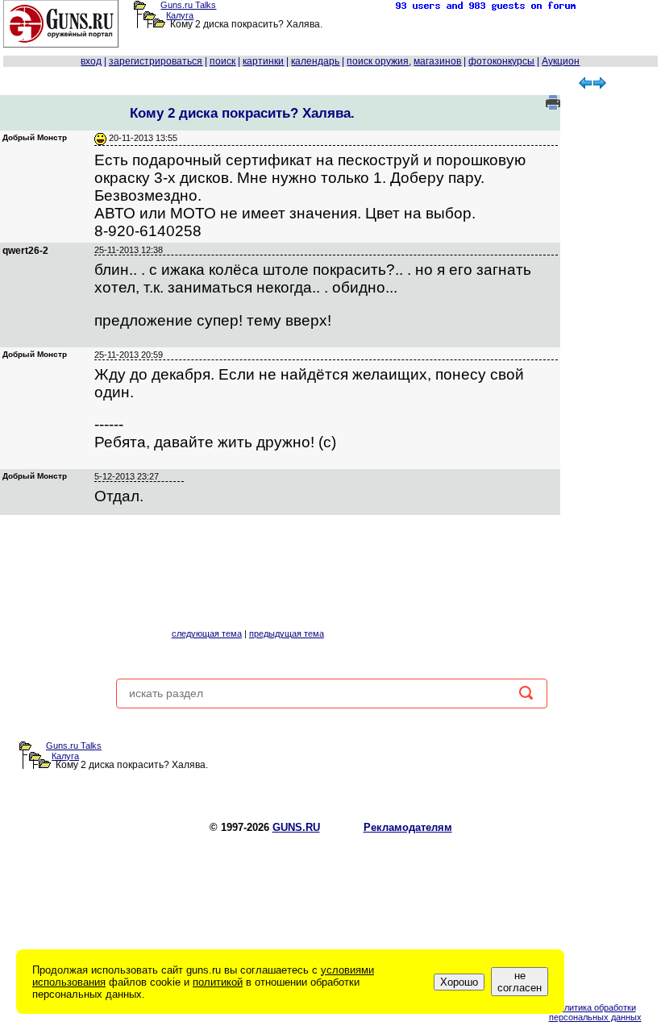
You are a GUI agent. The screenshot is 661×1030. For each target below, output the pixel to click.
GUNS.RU (296, 827)
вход (91, 61)
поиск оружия (378, 61)
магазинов (437, 61)
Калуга (179, 15)
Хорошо (459, 982)
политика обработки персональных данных (595, 1012)
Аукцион (561, 61)
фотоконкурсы (501, 61)
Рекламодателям (408, 827)
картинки (263, 61)
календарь (315, 61)
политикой (218, 982)
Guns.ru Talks (188, 5)
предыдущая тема (286, 633)
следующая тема (207, 633)
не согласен (519, 982)
